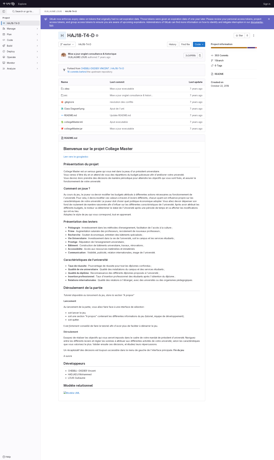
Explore (22, 4)
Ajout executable (119, 122)
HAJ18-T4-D (84, 44)
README (219, 74)
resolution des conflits (121, 102)
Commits (221, 55)
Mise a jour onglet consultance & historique (92, 53)
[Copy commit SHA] (199, 55)
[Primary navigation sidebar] (3, 11)
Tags (218, 65)
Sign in (266, 4)
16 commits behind (77, 71)
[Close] (269, 19)
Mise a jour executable (122, 88)
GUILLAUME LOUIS (53, 11)
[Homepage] (9, 3)
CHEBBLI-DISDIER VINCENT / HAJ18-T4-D (102, 68)
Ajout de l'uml (117, 108)
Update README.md (120, 115)
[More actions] (253, 35)
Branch (219, 60)
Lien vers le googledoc (76, 156)
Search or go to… (24, 11)
